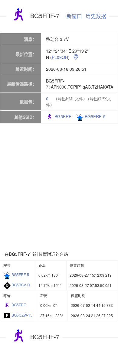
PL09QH (60, 57)
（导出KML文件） (70, 99)
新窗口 (74, 16)
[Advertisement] (59, 187)
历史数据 (96, 16)
